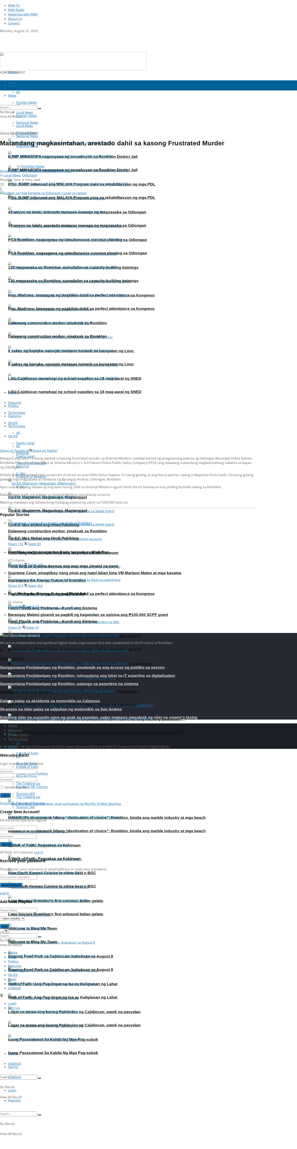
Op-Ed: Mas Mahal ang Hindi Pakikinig (43, 538)
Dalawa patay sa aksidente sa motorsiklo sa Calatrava (50, 701)
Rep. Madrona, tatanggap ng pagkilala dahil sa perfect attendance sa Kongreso (81, 308)
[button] (73, 61)
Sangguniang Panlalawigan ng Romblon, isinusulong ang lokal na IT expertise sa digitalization (87, 676)
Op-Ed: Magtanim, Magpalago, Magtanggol (47, 510)
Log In (38, 852)
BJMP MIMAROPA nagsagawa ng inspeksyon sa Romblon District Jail (72, 170)
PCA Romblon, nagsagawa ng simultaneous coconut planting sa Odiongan (77, 253)
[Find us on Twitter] (1, 35)
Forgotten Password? (16, 803)
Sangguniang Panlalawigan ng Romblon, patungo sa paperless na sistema (69, 684)
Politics (13, 406)
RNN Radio (16, 10)
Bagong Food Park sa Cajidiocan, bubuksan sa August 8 (60, 969)
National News (27, 136)
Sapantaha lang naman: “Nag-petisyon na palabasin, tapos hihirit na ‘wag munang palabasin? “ (96, 732)
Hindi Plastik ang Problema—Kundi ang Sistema (52, 621)
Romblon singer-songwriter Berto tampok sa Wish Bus (58, 552)
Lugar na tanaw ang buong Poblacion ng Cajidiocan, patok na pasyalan (74, 1025)
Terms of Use (18, 739)
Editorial (22, 466)
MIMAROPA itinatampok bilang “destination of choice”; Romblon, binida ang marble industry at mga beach (107, 831)
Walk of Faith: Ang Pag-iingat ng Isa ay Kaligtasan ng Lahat (62, 997)
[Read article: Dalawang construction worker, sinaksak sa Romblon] (131, 523)
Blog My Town (26, 776)
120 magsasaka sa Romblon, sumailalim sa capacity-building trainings (73, 281)
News (14, 133)
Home (12, 72)
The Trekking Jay (28, 797)
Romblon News (32, 166)
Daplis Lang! (25, 443)
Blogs (12, 979)
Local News (24, 126)
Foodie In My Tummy (32, 787)
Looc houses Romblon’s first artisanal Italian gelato (55, 914)
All (18, 433)
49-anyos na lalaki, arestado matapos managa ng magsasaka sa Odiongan (77, 225)
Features (14, 416)
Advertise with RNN (22, 14)
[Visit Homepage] (25, 50)
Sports (13, 1067)
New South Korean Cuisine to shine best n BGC (52, 886)
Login (12, 1090)
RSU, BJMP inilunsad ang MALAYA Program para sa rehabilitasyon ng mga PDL (81, 197)
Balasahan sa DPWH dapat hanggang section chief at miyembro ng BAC (75, 649)
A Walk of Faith (27, 766)
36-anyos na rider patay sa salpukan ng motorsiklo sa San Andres (61, 709)
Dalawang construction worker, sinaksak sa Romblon (57, 336)
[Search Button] (39, 1078)
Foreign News (26, 115)
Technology (16, 426)
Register (14, 1100)
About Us (15, 19)
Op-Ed (12, 436)
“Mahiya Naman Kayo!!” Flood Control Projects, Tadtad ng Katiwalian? (73, 705)
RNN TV (14, 5)
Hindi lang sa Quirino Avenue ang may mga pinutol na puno (63, 566)
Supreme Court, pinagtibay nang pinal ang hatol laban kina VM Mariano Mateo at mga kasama (94, 573)
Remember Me (16, 787)
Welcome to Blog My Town (32, 942)
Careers (14, 23)
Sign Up (39, 803)
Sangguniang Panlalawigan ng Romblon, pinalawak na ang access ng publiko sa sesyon (82, 667)
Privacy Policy (18, 734)
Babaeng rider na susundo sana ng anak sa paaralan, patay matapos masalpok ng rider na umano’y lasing (98, 717)
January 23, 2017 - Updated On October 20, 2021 (36, 171)
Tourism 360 (25, 807)
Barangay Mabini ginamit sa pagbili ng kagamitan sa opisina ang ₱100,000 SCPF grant (88, 615)
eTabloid (14, 1077)
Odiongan (29, 175)
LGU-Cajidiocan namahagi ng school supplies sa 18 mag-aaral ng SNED (74, 392)
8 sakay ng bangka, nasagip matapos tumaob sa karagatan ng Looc (71, 364)
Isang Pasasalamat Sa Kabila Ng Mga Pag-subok (53, 1053)
